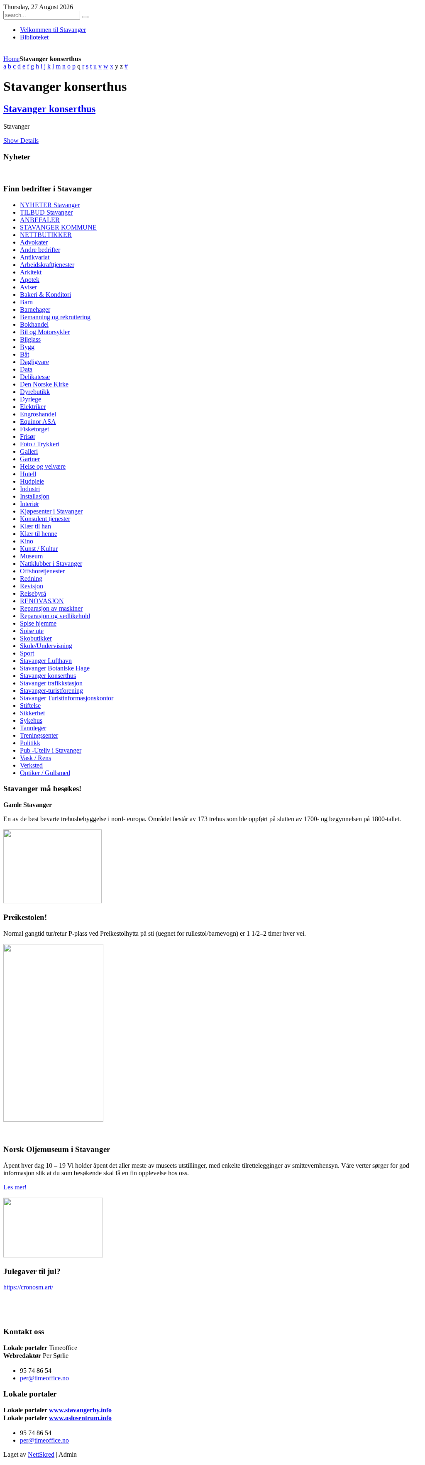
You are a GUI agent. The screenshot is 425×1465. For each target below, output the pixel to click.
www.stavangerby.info (80, 1410)
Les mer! (15, 1187)
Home (11, 58)
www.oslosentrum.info (80, 1417)
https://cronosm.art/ (28, 1287)
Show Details (21, 140)
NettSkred (41, 1454)
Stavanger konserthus (49, 108)
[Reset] (85, 17)
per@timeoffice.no (44, 1378)
